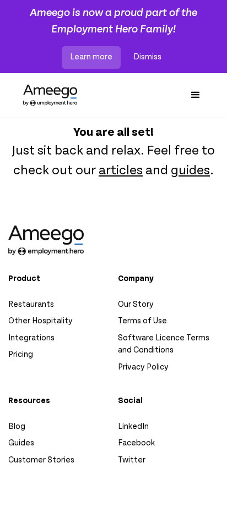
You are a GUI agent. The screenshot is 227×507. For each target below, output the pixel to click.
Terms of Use (142, 321)
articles (121, 170)
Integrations (31, 338)
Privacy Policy (143, 367)
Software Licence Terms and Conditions (163, 344)
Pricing (20, 354)
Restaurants (31, 304)
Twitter (131, 460)
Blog (16, 426)
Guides (21, 443)
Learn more (91, 57)
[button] (195, 95)
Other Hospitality (40, 321)
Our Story (136, 304)
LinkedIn (133, 426)
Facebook (136, 443)
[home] (47, 95)
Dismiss (147, 57)
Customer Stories (41, 460)
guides (190, 170)
